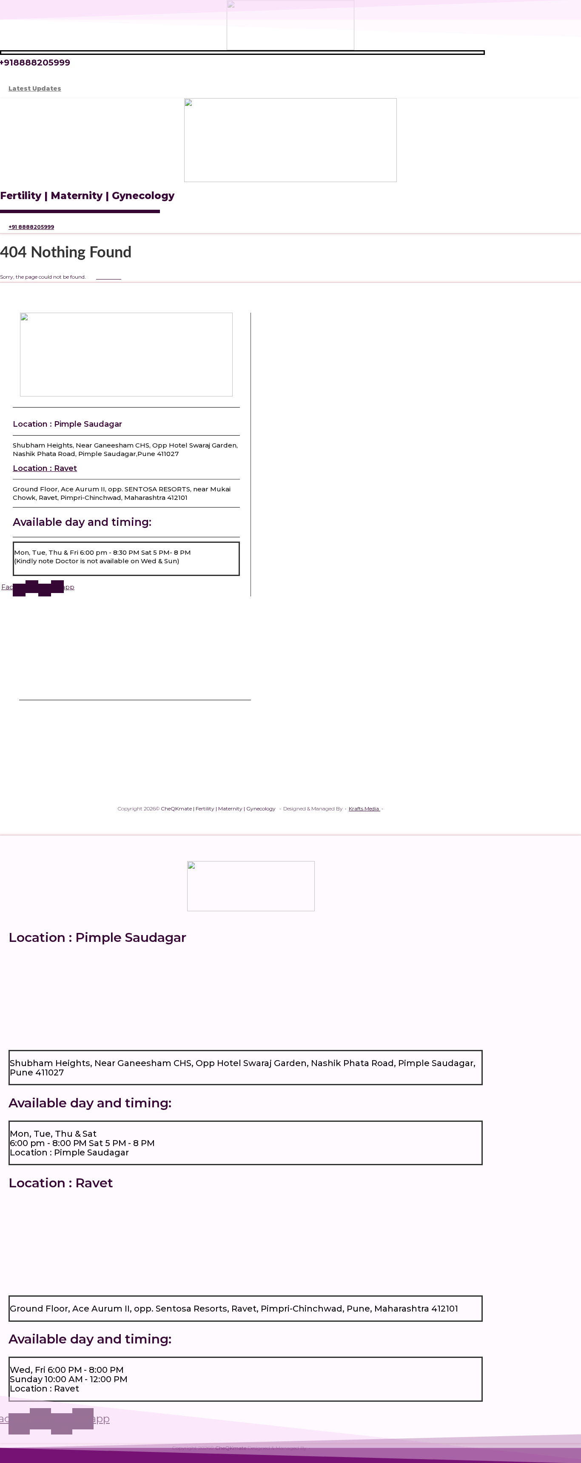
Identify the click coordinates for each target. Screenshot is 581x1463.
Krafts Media (364, 808)
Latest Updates (35, 88)
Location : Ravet (45, 468)
